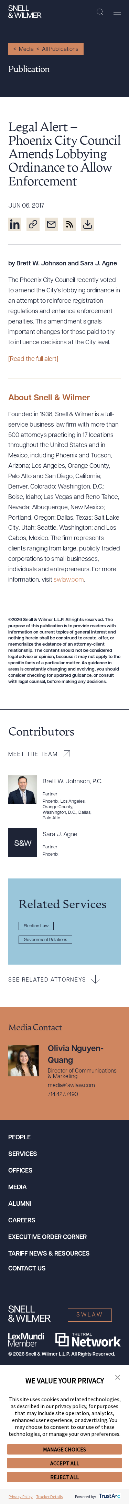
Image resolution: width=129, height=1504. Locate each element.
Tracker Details (49, 1496)
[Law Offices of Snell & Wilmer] (25, 11)
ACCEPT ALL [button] (64, 1463)
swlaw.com (69, 580)
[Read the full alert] (33, 359)
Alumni (19, 1204)
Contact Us (27, 1269)
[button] (118, 1378)
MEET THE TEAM (33, 754)
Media (26, 49)
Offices (20, 1171)
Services (22, 1154)
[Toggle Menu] (117, 12)
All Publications (60, 49)
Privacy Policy (21, 1496)
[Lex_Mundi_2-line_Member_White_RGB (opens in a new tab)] (26, 1340)
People (19, 1138)
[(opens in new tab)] (14, 224)
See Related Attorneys (47, 980)
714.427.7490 (63, 1094)
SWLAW (89, 1315)
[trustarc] (109, 1496)
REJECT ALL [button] (64, 1477)
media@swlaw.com (71, 1085)
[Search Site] (100, 12)
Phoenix (50, 854)
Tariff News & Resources (49, 1254)
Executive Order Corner (47, 1237)
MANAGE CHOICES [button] (64, 1449)
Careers (21, 1221)
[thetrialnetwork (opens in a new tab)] (88, 1340)
